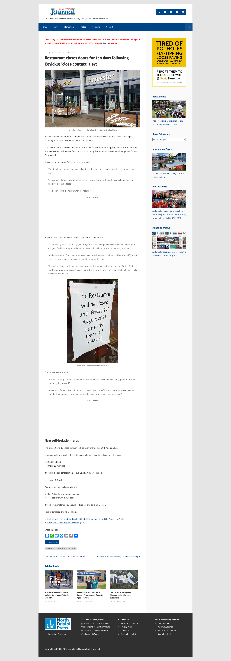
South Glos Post (164, 634)
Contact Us (125, 630)
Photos (83, 27)
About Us (125, 619)
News (55, 27)
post (48, 162)
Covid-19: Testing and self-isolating (63, 522)
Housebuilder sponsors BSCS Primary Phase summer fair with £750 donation (90, 595)
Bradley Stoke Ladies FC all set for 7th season (65, 556)
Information (69, 27)
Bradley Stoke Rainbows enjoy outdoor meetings (118, 556)
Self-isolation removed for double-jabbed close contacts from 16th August (81, 519)
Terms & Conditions (129, 623)
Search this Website (129, 634)
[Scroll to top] (227, 657)
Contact (109, 27)
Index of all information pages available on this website (169, 175)
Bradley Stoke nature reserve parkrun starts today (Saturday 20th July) (57, 595)
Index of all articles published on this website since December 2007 (167, 123)
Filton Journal (163, 623)
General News (52, 542)
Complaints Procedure (57, 634)
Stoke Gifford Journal (167, 630)
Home (44, 27)
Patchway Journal (165, 626)
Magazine (96, 27)
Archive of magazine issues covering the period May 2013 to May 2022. (169, 254)
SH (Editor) (70, 52)
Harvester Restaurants (66, 548)
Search (106, 43)
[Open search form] (188, 27)
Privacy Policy (126, 626)
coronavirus (50, 548)
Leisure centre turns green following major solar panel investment (120, 595)
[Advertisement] (92, 215)
